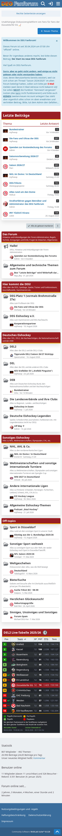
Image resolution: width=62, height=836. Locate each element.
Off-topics (9, 521)
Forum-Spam (21, 616)
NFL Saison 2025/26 (24, 553)
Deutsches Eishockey (17, 335)
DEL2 (13, 346)
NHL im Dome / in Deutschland (30, 454)
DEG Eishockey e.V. (22, 316)
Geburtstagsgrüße (23, 603)
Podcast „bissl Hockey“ (26, 509)
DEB (12, 380)
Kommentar (39, 758)
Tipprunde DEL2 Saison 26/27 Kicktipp (33, 354)
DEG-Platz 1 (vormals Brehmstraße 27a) (33, 297)
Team (20, 639)
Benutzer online (12, 767)
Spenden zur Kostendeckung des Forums (35, 255)
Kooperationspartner (25, 323)
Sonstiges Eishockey (16, 437)
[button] (57, 225)
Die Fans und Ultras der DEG (28, 306)
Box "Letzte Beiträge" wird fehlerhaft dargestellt (36, 272)
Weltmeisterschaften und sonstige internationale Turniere (33, 464)
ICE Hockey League (24, 496)
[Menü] (58, 4)
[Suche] (43, 4)
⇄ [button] (25, 639)
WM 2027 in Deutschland (27, 476)
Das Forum (10, 234)
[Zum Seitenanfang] (57, 831)
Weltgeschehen (20, 563)
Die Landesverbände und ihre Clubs (33, 399)
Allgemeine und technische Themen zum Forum (34, 266)
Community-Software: (31, 831)
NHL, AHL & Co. (20, 446)
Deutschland (20, 570)
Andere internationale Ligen (29, 486)
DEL (12, 363)
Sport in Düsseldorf (23, 527)
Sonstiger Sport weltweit (26, 544)
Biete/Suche (18, 580)
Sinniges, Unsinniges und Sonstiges (33, 612)
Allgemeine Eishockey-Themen (30, 505)
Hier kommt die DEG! (17, 284)
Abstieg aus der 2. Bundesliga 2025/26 (34, 534)
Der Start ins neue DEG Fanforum (29, 58)
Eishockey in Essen (24, 406)
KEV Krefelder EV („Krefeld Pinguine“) (33, 370)
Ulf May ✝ (19, 426)
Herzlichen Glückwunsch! (27, 599)
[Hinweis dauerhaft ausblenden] (57, 40)
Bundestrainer (21, 390)
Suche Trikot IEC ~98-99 (26, 589)
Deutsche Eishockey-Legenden (30, 416)
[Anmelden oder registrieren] (51, 4)
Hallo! (13, 246)
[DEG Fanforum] (20, 4)
